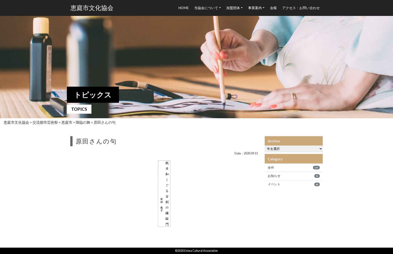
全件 (293, 167)
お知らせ (293, 176)
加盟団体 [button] (233, 8)
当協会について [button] (206, 8)
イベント (293, 184)
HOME (183, 8)
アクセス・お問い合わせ (301, 8)
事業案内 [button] (255, 8)
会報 (273, 8)
